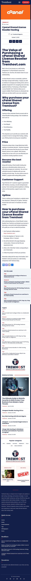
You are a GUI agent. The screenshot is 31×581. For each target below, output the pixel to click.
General (6, 280)
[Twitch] (17, 579)
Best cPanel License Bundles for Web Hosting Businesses (14, 348)
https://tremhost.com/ (9, 233)
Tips (5, 273)
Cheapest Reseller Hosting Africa (12, 410)
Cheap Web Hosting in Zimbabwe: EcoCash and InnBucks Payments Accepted (13, 430)
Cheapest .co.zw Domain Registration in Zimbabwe (15, 422)
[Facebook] (10, 41)
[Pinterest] (17, 41)
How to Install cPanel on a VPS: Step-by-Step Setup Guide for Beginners (17, 301)
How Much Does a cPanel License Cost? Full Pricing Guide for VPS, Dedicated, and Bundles (15, 342)
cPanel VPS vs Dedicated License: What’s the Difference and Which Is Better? (13, 354)
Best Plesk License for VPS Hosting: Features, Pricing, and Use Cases (17, 288)
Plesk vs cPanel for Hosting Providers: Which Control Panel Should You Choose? (16, 282)
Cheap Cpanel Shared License (23, 481)
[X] (13, 41)
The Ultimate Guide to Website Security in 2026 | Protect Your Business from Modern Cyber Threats (13, 401)
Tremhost (5, 22)
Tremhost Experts (17, 34)
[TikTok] (13, 579)
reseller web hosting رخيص (8, 480)
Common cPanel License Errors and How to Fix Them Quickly (16, 295)
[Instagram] (10, 579)
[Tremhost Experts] (9, 34)
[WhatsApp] (20, 41)
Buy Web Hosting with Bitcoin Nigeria (14, 416)
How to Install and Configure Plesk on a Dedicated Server (15, 276)
